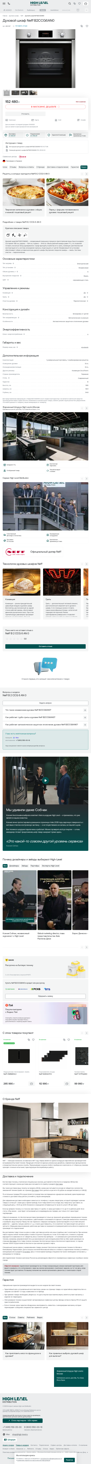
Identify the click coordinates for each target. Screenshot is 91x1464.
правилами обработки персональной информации (33, 1460)
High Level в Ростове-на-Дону (75, 1452)
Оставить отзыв (45, 646)
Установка (26, 1252)
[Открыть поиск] (69, 3)
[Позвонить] (9, 3)
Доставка (59, 1184)
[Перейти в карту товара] (19, 1056)
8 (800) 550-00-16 (33, 1427)
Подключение (44, 1445)
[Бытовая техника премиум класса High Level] (39, 3)
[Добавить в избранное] (87, 26)
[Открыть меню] (4, 3)
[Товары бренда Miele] (43, 10)
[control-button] (86, 174)
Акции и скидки (8, 1445)
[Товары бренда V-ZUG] (78, 10)
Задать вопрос (45, 703)
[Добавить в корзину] (31, 1084)
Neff (22, 16)
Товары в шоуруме (22, 1445)
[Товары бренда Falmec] (31, 10)
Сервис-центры (56, 1445)
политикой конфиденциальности (51, 1458)
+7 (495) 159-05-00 (12, 1427)
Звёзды (25, 866)
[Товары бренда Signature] (66, 10)
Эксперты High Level (50, 866)
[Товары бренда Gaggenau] (54, 10)
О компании (83, 1445)
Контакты (34, 1445)
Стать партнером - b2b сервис (24, 1421)
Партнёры (35, 866)
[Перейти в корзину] (85, 3)
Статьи (12, 1318)
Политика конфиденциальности (14, 1452)
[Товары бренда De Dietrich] (19, 10)
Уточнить (25, 114)
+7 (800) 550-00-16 (23, 740)
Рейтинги (31, 1318)
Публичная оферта (62, 1449)
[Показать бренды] (86, 10)
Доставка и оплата (70, 1445)
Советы (21, 1318)
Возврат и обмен (9, 1449)
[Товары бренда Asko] (7, 10)
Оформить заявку (45, 996)
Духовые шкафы (14, 16)
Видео (39, 1318)
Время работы (7, 1430)
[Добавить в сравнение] (81, 26)
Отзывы (38, 1449)
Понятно (69, 1460)
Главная (5, 16)
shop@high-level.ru (20, 1434)
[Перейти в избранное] (79, 3)
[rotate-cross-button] (85, 710)
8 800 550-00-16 (29, 1411)
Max (17, 738)
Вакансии (19, 1449)
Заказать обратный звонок (33, 1430)
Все (5, 866)
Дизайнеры (14, 866)
